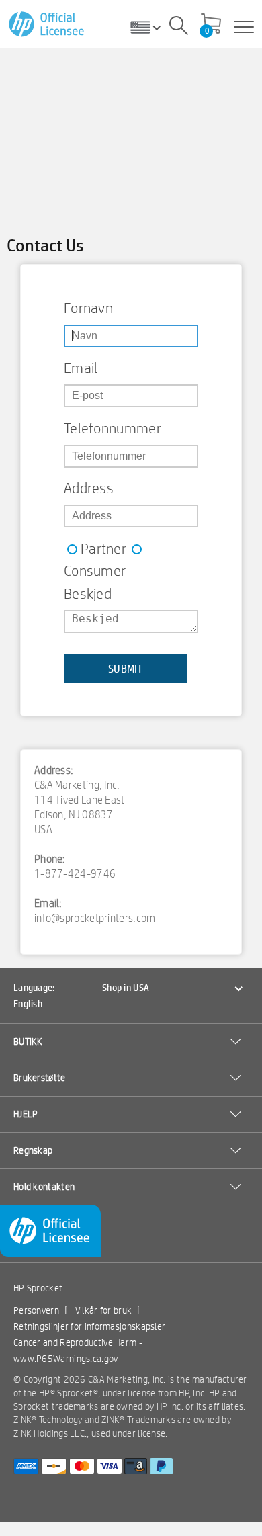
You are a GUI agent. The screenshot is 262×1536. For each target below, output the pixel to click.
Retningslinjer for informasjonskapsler (89, 1326)
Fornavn (88, 307)
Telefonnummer (112, 428)
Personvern (36, 1310)
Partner (103, 548)
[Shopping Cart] (211, 24)
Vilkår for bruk (103, 1310)
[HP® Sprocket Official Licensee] (47, 24)
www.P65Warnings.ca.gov (65, 1359)
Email (81, 367)
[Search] (178, 27)
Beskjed (88, 593)
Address (89, 487)
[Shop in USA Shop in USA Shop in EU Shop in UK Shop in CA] (150, 27)
